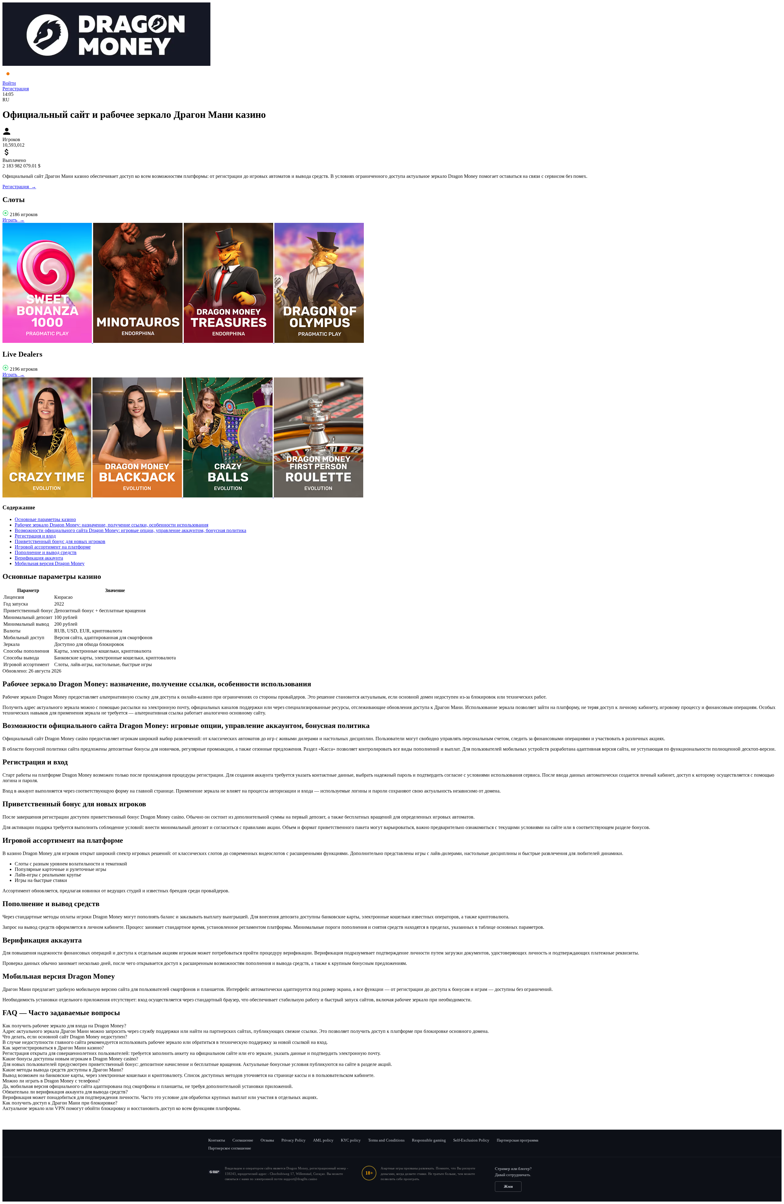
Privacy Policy (293, 1140)
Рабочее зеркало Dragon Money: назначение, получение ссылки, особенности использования (111, 524)
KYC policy (351, 1140)
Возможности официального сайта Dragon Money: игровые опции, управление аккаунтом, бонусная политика (130, 530)
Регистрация (15, 88)
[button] (392, 1026)
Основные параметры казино (45, 519)
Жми (508, 1186)
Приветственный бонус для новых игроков (60, 541)
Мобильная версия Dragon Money (50, 563)
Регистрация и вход (35, 535)
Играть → (13, 220)
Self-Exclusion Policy (471, 1140)
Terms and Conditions (386, 1140)
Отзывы (267, 1140)
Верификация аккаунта (39, 558)
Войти (9, 83)
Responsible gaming (429, 1140)
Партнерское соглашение (229, 1148)
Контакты (216, 1140)
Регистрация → (19, 186)
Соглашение (242, 1140)
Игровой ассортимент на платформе (53, 546)
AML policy (323, 1140)
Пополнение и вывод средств (46, 552)
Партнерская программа (517, 1140)
